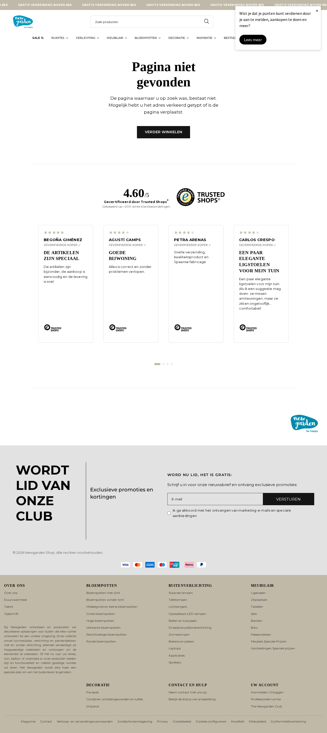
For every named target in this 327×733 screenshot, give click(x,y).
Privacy (162, 721)
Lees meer (253, 39)
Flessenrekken (261, 634)
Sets (254, 614)
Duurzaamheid (15, 600)
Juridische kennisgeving (134, 721)
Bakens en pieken (181, 641)
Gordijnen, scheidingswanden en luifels (114, 699)
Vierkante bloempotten (103, 627)
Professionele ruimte (266, 699)
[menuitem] (38, 38)
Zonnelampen (179, 634)
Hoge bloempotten (100, 621)
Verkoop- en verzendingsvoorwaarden (85, 721)
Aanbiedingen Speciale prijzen (273, 648)
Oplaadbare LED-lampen (187, 614)
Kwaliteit (237, 721)
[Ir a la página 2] (163, 364)
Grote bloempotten (100, 614)
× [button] (317, 10)
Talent (8, 606)
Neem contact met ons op (188, 692)
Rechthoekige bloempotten (106, 634)
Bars (254, 627)
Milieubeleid (257, 721)
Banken (256, 621)
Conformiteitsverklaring (288, 721)
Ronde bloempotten (101, 641)
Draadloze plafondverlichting (190, 627)
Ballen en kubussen (183, 621)
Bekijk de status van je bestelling (192, 699)
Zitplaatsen (259, 600)
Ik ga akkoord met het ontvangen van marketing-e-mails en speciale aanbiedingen (232, 513)
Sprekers (175, 662)
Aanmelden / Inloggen (267, 692)
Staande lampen (181, 593)
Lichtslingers (178, 606)
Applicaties (177, 655)
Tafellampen (178, 600)
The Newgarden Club (266, 706)
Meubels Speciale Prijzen (269, 641)
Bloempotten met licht (103, 593)
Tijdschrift (11, 614)
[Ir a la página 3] (168, 364)
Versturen (288, 499)
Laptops (175, 648)
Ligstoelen (258, 593)
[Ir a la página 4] (172, 364)
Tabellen (257, 606)
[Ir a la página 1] (157, 364)
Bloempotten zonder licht (105, 600)
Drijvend (92, 706)
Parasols (92, 692)
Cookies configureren (211, 721)
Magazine (28, 721)
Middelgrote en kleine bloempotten (111, 606)
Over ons (10, 593)
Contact (46, 721)
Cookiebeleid (182, 721)
